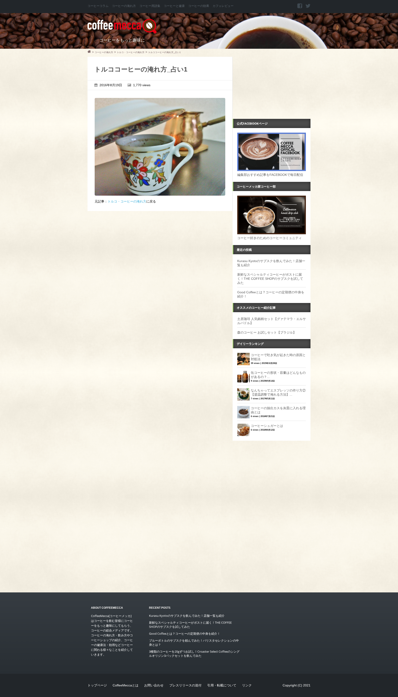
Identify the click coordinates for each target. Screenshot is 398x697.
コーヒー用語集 (149, 6)
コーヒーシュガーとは (267, 426)
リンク (247, 685)
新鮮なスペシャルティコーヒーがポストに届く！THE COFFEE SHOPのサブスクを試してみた (270, 279)
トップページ (97, 685)
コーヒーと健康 (174, 6)
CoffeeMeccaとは (125, 685)
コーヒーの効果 (198, 6)
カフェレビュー (223, 6)
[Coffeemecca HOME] (89, 52)
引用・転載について (221, 685)
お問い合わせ (154, 685)
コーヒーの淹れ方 (124, 6)
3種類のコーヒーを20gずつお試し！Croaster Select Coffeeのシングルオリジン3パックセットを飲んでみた (194, 653)
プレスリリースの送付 (185, 685)
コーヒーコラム (98, 6)
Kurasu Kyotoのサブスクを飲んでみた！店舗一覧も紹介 (187, 616)
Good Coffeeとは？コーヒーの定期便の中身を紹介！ (184, 633)
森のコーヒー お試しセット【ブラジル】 (266, 332)
